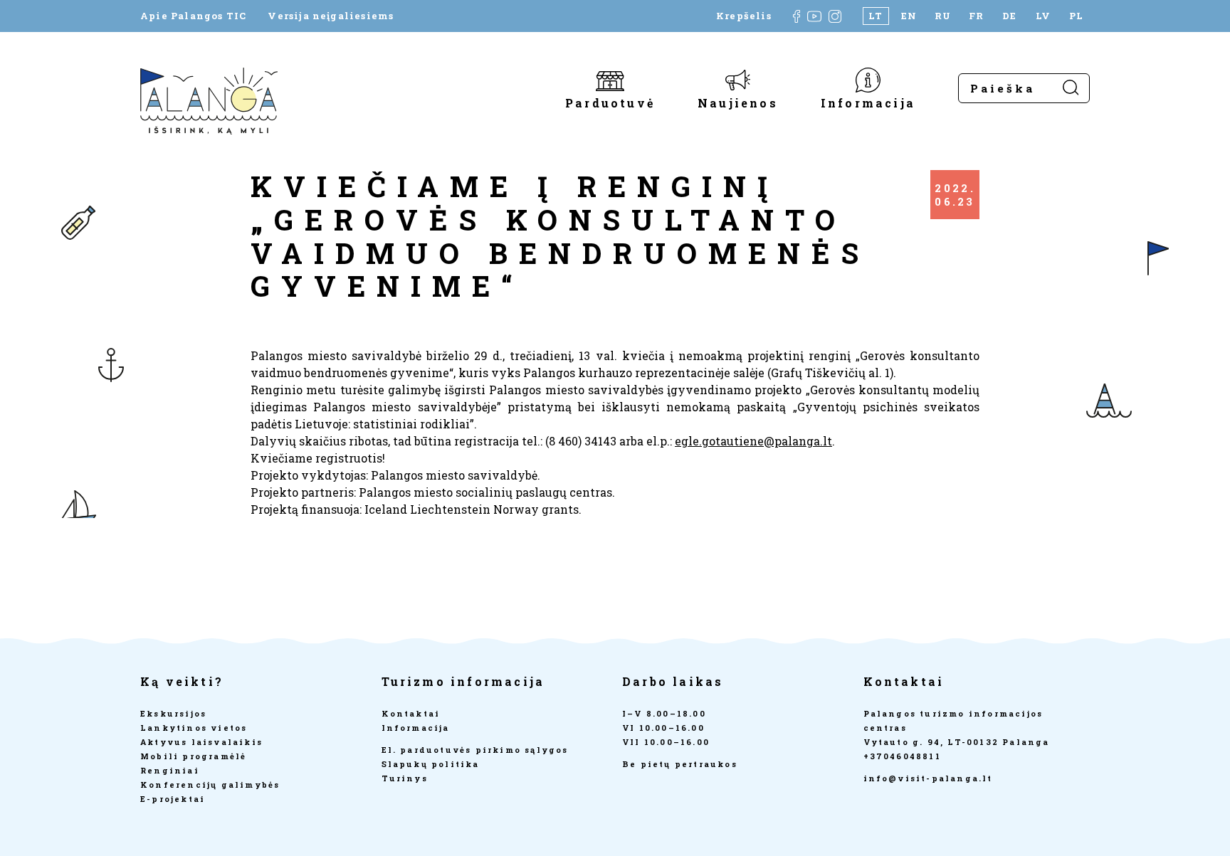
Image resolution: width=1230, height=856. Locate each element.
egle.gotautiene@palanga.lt (753, 440)
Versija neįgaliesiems (331, 16)
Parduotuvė (610, 102)
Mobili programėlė (193, 756)
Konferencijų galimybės (210, 784)
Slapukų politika (431, 764)
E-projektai (172, 798)
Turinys (405, 778)
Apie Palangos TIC (193, 16)
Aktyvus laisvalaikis (201, 741)
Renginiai (169, 770)
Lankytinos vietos (193, 727)
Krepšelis (744, 16)
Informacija (868, 102)
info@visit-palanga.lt (928, 778)
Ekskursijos (173, 713)
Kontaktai (411, 713)
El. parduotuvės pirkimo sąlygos (475, 749)
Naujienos (738, 102)
